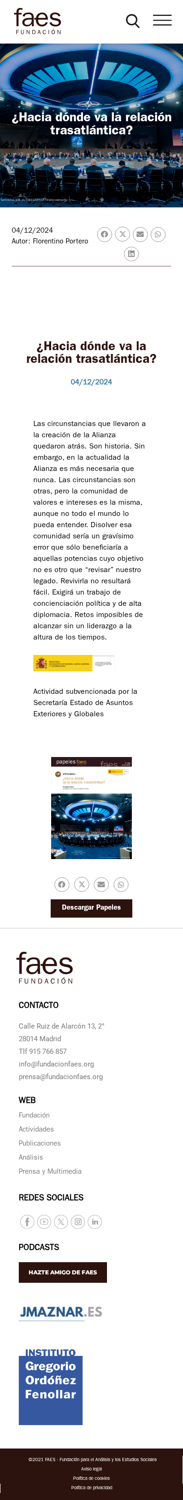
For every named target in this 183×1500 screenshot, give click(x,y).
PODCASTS (39, 1248)
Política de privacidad (91, 1488)
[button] (133, 21)
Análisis (31, 1158)
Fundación (34, 1116)
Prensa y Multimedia (50, 1172)
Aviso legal (91, 1469)
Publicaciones (40, 1144)
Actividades (36, 1130)
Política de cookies (91, 1479)
